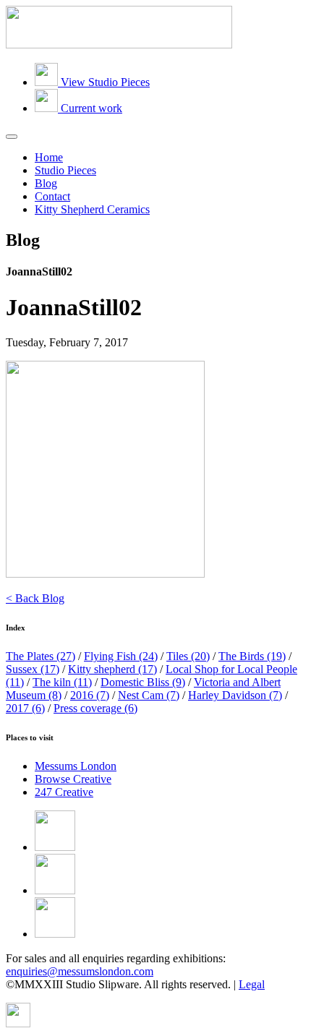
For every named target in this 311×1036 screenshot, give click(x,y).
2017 (25, 708)
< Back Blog (35, 598)
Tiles (188, 656)
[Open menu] (11, 136)
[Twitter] (55, 890)
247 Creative (64, 792)
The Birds (252, 656)
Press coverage (95, 708)
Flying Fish (121, 656)
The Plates (40, 656)
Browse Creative (73, 779)
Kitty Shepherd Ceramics (92, 209)
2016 (89, 695)
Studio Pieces (65, 170)
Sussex (32, 669)
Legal (252, 984)
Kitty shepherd (112, 669)
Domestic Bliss (143, 682)
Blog (46, 183)
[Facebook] (55, 847)
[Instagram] (55, 934)
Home (49, 157)
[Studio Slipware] (119, 44)
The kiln (62, 682)
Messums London (75, 766)
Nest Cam (148, 695)
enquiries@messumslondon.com (79, 971)
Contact (52, 196)
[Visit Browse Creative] (18, 1023)
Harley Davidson (235, 695)
